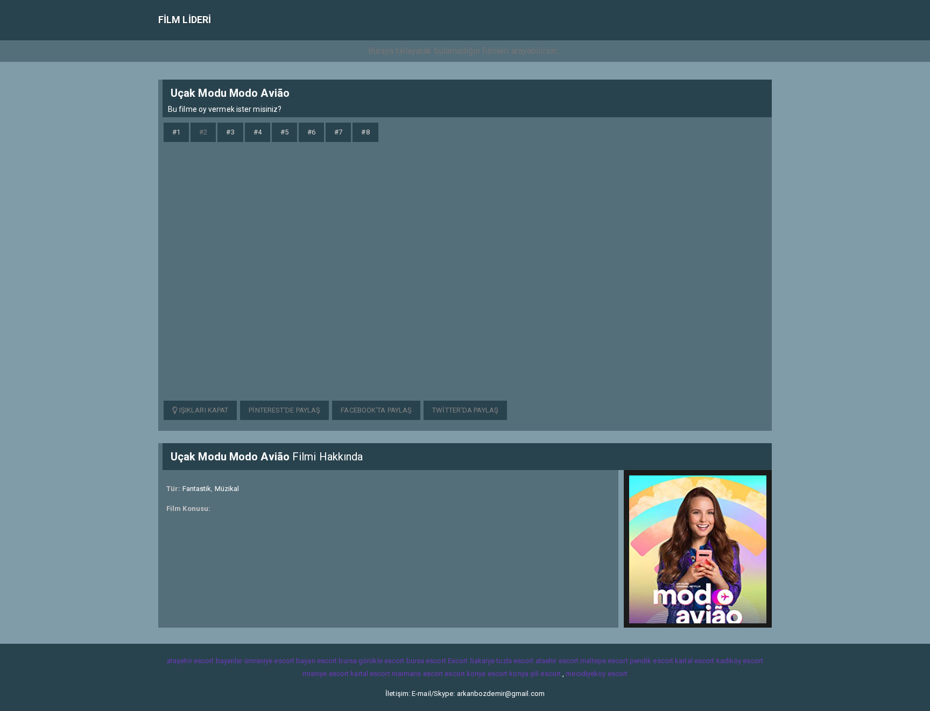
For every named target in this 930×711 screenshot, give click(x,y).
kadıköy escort (739, 661)
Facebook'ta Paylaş (376, 410)
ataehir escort (557, 661)
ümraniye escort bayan (279, 661)
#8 (365, 132)
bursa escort (426, 661)
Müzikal (227, 489)
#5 (284, 132)
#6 (311, 132)
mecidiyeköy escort (597, 674)
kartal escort (694, 661)
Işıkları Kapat (203, 410)
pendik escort (651, 661)
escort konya (465, 674)
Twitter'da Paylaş (465, 410)
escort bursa (337, 661)
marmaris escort (417, 674)
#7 (338, 132)
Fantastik (197, 489)
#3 (230, 132)
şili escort (545, 674)
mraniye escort (325, 674)
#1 (176, 132)
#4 (257, 132)
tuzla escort (514, 661)
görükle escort (381, 661)
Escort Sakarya (471, 661)
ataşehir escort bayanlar (204, 661)
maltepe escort (604, 661)
